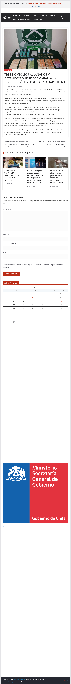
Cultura (35, 15)
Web (4, 252)
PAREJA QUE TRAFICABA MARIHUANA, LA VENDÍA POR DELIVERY (11, 175)
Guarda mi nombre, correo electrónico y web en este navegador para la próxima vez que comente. (33, 266)
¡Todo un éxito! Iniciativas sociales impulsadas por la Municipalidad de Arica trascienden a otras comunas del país (19, 144)
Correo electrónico (10, 243)
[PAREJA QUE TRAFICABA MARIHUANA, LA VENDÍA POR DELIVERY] (13, 158)
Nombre (6, 234)
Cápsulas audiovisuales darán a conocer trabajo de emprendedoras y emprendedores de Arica (52, 144)
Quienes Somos (39, 20)
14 (42, 301)
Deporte (27, 15)
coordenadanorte (18, 86)
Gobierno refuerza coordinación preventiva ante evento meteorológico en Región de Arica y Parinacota (44, 4)
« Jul (4, 317)
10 (4, 301)
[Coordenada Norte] (5, 17)
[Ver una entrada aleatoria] (66, 17)
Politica (44, 15)
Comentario (7, 209)
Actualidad (17, 15)
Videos (52, 15)
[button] (30, 20)
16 (61, 301)
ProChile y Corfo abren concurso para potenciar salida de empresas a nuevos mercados (57, 176)
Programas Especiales (21, 20)
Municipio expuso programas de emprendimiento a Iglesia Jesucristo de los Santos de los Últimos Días (35, 176)
